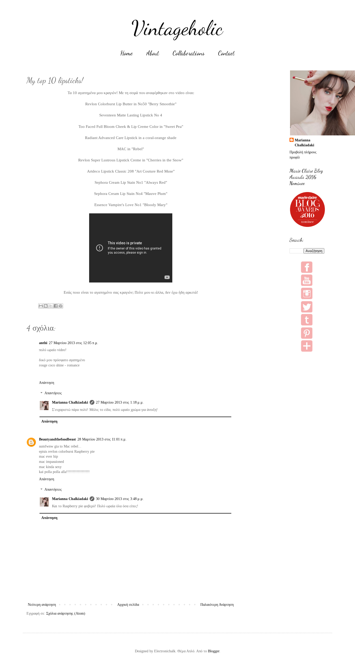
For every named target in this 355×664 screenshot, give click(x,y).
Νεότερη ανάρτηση (42, 605)
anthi (43, 343)
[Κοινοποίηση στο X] (50, 305)
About (152, 53)
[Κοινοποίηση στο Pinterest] (60, 305)
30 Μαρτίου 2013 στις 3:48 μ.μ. (120, 499)
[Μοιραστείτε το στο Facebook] (55, 305)
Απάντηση (46, 383)
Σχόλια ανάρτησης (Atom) (65, 613)
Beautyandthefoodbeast (57, 439)
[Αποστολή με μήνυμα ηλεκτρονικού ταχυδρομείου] (40, 305)
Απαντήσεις (53, 393)
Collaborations (189, 53)
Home (126, 53)
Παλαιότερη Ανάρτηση (217, 605)
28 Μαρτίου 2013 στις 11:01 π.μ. (102, 439)
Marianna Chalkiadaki (70, 402)
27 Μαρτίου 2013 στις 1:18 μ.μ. (120, 402)
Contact (226, 53)
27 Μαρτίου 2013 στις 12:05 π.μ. (73, 343)
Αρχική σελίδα (128, 605)
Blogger (213, 651)
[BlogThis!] (45, 305)
